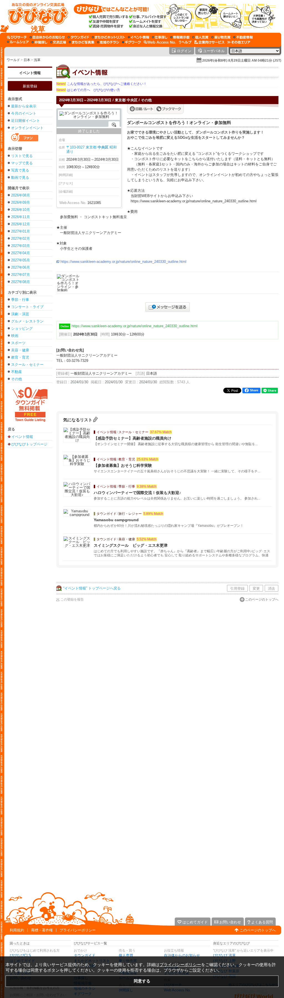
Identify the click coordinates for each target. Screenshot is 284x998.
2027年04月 (20, 253)
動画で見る (20, 177)
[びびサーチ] (17, 37)
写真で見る (20, 170)
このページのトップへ (261, 599)
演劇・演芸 (20, 314)
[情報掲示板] (179, 37)
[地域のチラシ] (108, 42)
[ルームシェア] (18, 42)
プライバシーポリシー (78, 930)
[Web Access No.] (160, 42)
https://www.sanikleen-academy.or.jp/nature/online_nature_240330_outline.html (123, 261)
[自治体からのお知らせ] (47, 37)
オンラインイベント (27, 128)
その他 (16, 379)
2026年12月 (20, 224)
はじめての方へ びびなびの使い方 (88, 90)
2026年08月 (20, 195)
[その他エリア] (238, 42)
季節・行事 (20, 299)
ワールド (13, 60)
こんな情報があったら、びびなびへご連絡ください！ (101, 84)
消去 (271, 588)
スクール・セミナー (27, 364)
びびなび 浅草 (224, 955)
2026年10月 (20, 209)
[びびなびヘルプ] (185, 42)
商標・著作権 (42, 930)
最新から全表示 (23, 106)
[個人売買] (200, 37)
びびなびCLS (20, 955)
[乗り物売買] (220, 37)
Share (254, 390)
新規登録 (30, 86)
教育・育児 (20, 357)
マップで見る (22, 163)
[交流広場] (58, 42)
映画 (14, 335)
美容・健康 (20, 350)
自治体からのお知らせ (182, 955)
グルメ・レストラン (27, 321)
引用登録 (237, 588)
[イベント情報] (138, 37)
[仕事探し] (160, 37)
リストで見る (22, 156)
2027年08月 (20, 282)
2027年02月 (20, 238)
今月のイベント (23, 113)
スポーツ (18, 343)
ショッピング (22, 328)
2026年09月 (20, 202)
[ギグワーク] (131, 42)
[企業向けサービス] (209, 42)
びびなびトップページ (29, 444)
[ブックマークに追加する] (168, 108)
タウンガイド (84, 955)
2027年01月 (20, 231)
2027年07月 (20, 274)
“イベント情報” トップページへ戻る (92, 588)
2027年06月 (20, 267)
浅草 (37, 60)
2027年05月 (20, 260)
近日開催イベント (25, 120)
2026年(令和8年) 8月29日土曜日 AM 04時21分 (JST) (241, 60)
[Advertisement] (30, 538)
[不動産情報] (243, 37)
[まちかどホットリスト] (108, 37)
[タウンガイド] (78, 37)
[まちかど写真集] (81, 42)
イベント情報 (30, 73)
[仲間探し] (39, 42)
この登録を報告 (72, 599)
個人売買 (126, 955)
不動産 (16, 372)
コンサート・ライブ (27, 307)
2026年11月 (20, 217)
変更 (256, 588)
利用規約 (17, 930)
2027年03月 (20, 246)
